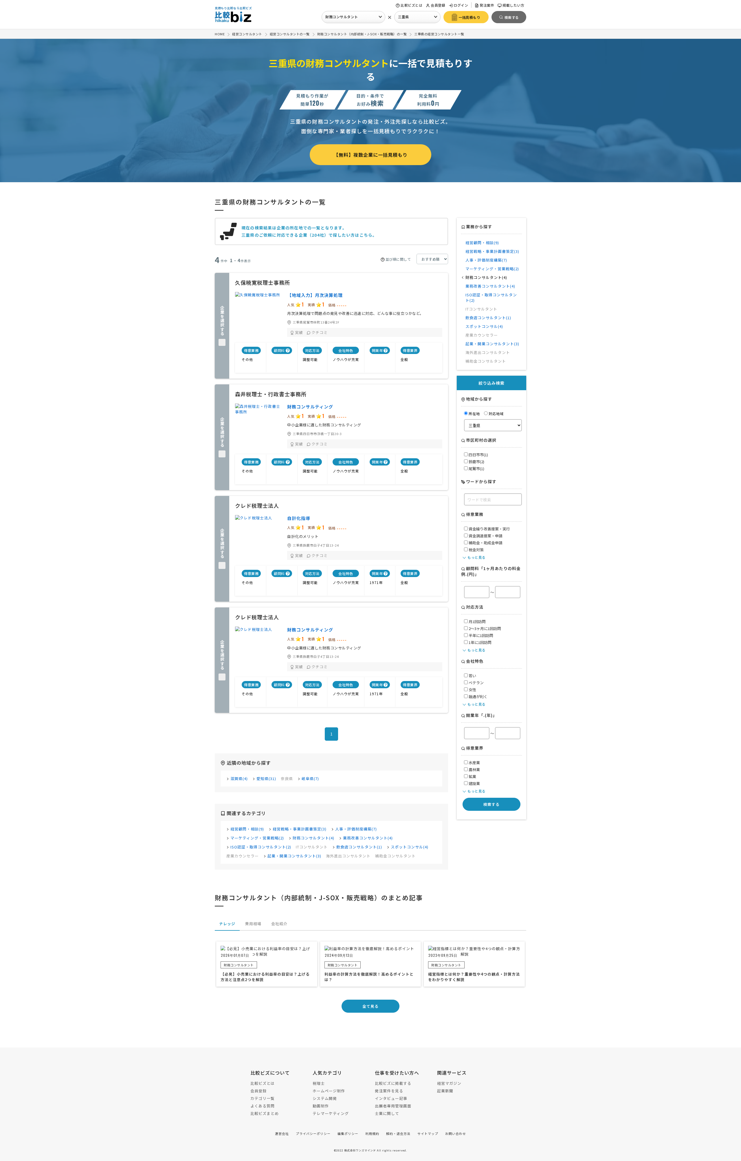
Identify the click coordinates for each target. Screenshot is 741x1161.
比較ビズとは (411, 5)
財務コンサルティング (310, 407)
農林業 (474, 769)
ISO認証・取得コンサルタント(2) (260, 847)
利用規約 (372, 1133)
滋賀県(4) (239, 778)
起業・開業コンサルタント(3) (294, 856)
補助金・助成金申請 (485, 542)
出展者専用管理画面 (393, 1106)
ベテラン (476, 682)
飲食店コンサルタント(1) (359, 847)
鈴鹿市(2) (476, 461)
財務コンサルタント (341, 16)
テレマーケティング (331, 1113)
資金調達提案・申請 (485, 535)
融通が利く (477, 696)
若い (472, 675)
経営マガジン (449, 1083)
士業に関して (387, 1113)
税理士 (319, 1083)
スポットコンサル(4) (409, 847)
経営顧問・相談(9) (247, 829)
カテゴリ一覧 (262, 1098)
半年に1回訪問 (480, 635)
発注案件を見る (389, 1091)
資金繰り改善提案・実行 (489, 529)
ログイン (461, 5)
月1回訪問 (477, 621)
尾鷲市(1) (476, 468)
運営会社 (282, 1133)
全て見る (370, 1006)
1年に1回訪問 (479, 642)
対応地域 (496, 413)
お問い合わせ (455, 1133)
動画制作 (321, 1106)
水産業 (474, 762)
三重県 (403, 16)
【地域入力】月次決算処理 (315, 295)
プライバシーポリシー (313, 1133)
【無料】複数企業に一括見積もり (371, 154)
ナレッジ (227, 923)
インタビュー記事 (391, 1098)
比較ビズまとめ (264, 1113)
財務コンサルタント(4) (313, 838)
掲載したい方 (513, 5)
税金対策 (476, 549)
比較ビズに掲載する (393, 1083)
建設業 (474, 783)
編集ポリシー (348, 1133)
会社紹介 (279, 923)
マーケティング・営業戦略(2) (257, 838)
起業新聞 (445, 1091)
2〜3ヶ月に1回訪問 (484, 628)
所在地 (474, 413)
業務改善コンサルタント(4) (368, 838)
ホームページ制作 (329, 1091)
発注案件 (487, 5)
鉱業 (472, 776)
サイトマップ (427, 1133)
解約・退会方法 (398, 1133)
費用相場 (253, 923)
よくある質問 (262, 1106)
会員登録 (438, 5)
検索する (491, 804)
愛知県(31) (266, 778)
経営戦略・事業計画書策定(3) (300, 829)
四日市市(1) (478, 454)
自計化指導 (298, 518)
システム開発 (325, 1098)
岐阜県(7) (310, 778)
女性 (472, 689)
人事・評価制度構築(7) (356, 829)
